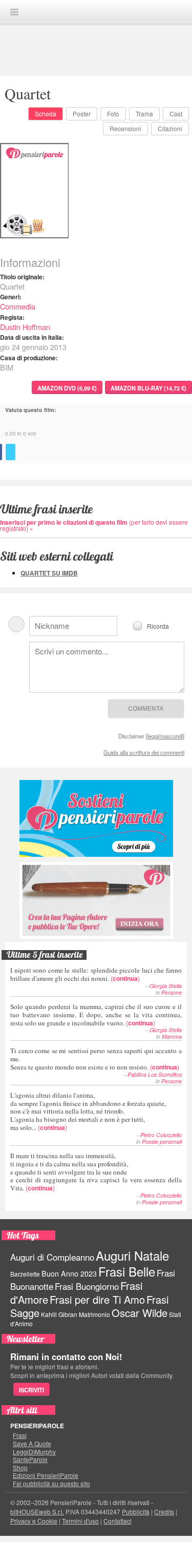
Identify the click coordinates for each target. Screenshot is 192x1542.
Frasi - (96, 11)
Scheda (45, 113)
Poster (82, 113)
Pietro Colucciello (161, 1135)
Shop (20, 1468)
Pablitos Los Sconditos (154, 1074)
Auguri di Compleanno (52, 1257)
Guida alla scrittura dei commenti (143, 752)
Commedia (17, 306)
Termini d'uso (80, 1520)
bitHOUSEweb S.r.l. (37, 1511)
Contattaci (117, 1520)
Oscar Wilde (139, 1312)
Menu (14, 12)
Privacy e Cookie (33, 1520)
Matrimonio (94, 1314)
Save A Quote (32, 1444)
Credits (164, 1511)
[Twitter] (10, 452)
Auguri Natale (132, 1255)
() (96, 973)
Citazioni (170, 128)
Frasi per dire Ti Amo (97, 1299)
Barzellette (25, 1273)
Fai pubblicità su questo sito (51, 1483)
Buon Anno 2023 (69, 1273)
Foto (113, 113)
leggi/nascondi (165, 736)
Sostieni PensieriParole (96, 818)
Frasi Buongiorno (87, 1286)
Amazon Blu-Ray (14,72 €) (148, 388)
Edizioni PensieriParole (45, 1475)
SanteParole (30, 1459)
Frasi (20, 1435)
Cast (175, 113)
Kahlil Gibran (59, 1314)
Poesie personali (162, 1141)
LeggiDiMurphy (34, 1452)
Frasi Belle (126, 1271)
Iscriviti (31, 1390)
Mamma (172, 1036)
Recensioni (125, 128)
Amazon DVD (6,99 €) (67, 388)
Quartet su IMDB (49, 573)
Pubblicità (136, 1511)
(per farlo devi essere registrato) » (94, 525)
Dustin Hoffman (25, 326)
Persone (171, 992)
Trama (144, 113)
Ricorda (158, 625)
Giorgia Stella (166, 986)
